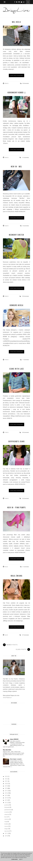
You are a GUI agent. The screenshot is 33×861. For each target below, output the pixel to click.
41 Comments (26, 566)
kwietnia (6, 824)
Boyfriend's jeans (16, 441)
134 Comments (25, 498)
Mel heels (16, 22)
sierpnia (6, 814)
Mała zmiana (16, 575)
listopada (6, 807)
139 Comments (25, 296)
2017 (6, 790)
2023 (6, 776)
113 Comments (25, 157)
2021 (6, 781)
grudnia (6, 805)
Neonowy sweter (16, 234)
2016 (6, 793)
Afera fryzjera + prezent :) (16, 759)
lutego (6, 828)
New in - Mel (16, 166)
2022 (6, 779)
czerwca (6, 819)
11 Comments (26, 359)
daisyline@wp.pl (7, 697)
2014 (6, 798)
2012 (6, 802)
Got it (20, 859)
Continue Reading (16, 75)
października (7, 809)
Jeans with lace (16, 368)
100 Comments (25, 432)
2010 (6, 835)
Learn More (14, 859)
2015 (6, 795)
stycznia (6, 831)
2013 (6, 800)
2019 (6, 786)
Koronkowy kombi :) (16, 92)
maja (5, 821)
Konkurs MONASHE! (14, 739)
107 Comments (25, 635)
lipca (5, 817)
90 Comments (26, 83)
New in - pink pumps (16, 507)
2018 (6, 788)
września (6, 812)
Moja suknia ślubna (7, 750)
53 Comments (26, 225)
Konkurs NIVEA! (16, 305)
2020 (6, 783)
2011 (6, 833)
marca (6, 826)
